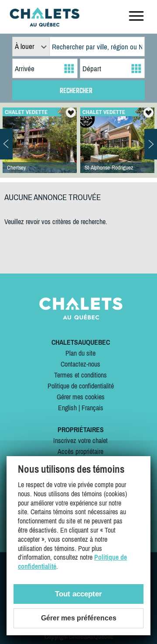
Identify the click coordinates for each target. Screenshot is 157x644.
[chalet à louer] (44, 24)
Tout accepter (78, 594)
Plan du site (80, 353)
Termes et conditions (80, 375)
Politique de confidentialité (81, 386)
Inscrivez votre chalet (80, 440)
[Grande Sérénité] (40, 149)
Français (92, 408)
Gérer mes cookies (81, 397)
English (67, 408)
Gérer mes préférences (78, 618)
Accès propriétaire (80, 451)
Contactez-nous (80, 364)
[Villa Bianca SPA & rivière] (117, 149)
